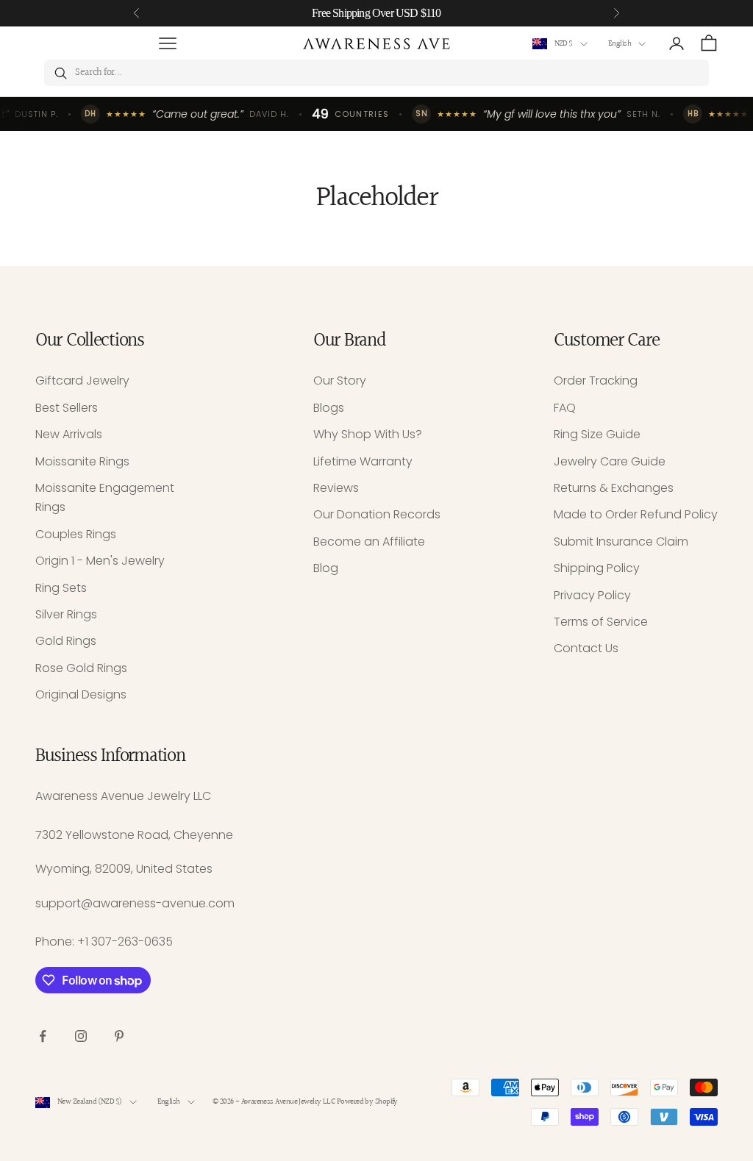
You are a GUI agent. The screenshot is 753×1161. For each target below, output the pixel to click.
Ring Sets (61, 587)
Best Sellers (66, 407)
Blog (325, 568)
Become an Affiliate (369, 541)
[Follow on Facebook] (42, 1036)
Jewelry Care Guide (609, 461)
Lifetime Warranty (363, 461)
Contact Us (586, 648)
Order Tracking (596, 380)
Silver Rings (66, 614)
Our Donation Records (376, 514)
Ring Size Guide (597, 434)
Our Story (339, 380)
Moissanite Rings (82, 461)
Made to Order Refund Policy (636, 514)
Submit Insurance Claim (621, 541)
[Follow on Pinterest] (119, 1036)
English (619, 43)
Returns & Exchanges (614, 487)
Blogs (328, 407)
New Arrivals (68, 434)
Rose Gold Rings (81, 668)
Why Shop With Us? (367, 434)
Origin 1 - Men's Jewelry (100, 560)
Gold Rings (65, 640)
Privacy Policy (592, 595)
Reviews (336, 487)
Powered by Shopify (367, 1102)
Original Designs (80, 694)
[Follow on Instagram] (81, 1036)
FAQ (565, 407)
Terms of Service (601, 621)
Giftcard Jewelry (82, 380)
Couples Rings (75, 534)
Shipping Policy (597, 568)
